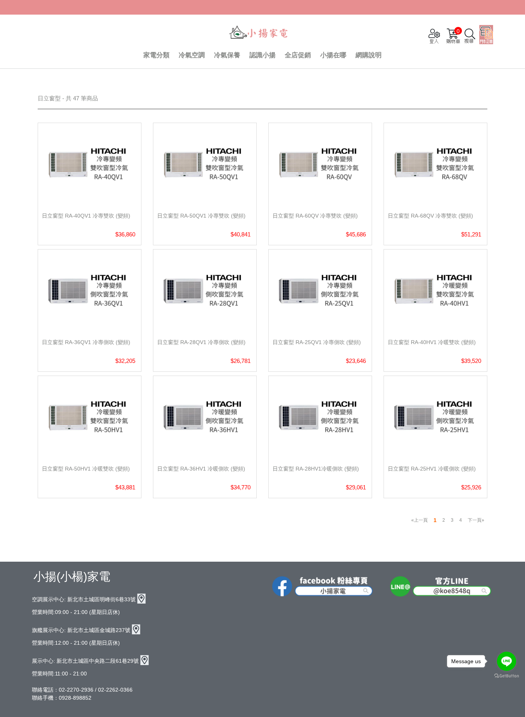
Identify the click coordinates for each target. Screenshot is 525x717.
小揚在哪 (333, 55)
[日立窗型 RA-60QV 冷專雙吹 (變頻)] (320, 164)
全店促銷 (298, 55)
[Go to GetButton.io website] (506, 676)
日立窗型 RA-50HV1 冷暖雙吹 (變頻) (86, 469)
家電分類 (156, 55)
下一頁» (476, 520)
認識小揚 (262, 55)
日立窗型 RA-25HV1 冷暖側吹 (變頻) (432, 469)
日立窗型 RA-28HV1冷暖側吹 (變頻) (315, 469)
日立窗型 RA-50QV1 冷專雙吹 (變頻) (201, 216)
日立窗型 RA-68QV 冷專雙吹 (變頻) (430, 216)
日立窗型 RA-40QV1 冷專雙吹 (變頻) (86, 216)
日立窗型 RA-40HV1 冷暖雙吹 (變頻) (432, 342)
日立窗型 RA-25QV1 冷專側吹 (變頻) (316, 342)
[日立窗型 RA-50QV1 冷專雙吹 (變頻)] (204, 164)
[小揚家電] (258, 33)
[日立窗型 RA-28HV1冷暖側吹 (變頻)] (320, 417)
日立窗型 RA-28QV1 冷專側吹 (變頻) (201, 342)
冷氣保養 (227, 55)
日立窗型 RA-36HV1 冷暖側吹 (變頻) (201, 469)
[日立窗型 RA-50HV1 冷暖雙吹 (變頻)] (89, 417)
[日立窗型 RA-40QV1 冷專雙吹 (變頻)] (89, 164)
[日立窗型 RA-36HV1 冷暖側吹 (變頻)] (204, 417)
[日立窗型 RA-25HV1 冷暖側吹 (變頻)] (435, 417)
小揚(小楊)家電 (71, 576)
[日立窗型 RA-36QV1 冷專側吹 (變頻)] (89, 291)
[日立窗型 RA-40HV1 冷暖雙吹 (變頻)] (435, 291)
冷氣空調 (192, 55)
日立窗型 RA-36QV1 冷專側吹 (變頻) (86, 342)
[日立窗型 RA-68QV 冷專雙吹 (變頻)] (435, 164)
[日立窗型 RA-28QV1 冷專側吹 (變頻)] (204, 291)
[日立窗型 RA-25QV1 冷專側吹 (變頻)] (320, 291)
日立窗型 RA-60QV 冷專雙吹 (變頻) (315, 216)
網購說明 (369, 55)
